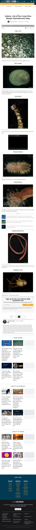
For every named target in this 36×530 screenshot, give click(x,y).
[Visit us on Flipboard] (15, 1)
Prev (12, 316)
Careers (26, 519)
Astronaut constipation (28, 6)
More (32, 3)
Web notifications (17, 519)
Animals (4, 3)
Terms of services (13, 307)
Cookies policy (28, 516)
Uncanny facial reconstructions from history (18, 496)
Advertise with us (6, 519)
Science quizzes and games (26, 484)
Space (28, 3)
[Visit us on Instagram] (12, 1)
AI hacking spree (8, 6)
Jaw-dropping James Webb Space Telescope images (18, 485)
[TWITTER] (8, 322)
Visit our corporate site (21, 505)
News (27, 21)
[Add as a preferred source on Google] (18, 509)
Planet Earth (23, 3)
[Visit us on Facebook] (9, 1)
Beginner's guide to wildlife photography (25, 487)
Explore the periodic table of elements (18, 493)
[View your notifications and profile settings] (31, 1)
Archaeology (10, 3)
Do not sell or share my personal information (29, 522)
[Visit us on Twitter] (11, 1)
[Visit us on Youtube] (14, 1)
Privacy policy (16, 516)
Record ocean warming (18, 6)
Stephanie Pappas (14, 21)
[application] (18, 142)
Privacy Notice (30, 307)
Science (18, 3)
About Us (27, 513)
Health (14, 3)
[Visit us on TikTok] (17, 1)
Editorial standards (6, 521)
